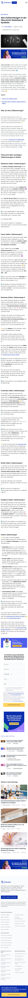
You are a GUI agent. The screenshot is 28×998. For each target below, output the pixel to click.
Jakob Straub (11, 750)
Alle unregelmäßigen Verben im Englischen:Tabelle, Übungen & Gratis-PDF (16, 765)
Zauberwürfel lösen (19, 972)
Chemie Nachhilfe (5, 922)
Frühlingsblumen (19, 966)
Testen (14, 2)
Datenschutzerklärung (16, 694)
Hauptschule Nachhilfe (6, 937)
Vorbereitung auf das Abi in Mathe (15, 616)
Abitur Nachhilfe (5, 947)
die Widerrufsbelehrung (18, 700)
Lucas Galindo (8, 26)
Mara (9, 743)
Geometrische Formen (20, 953)
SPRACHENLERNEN (17, 768)
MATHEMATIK (4, 14)
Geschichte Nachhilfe (20, 921)
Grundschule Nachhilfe (6, 935)
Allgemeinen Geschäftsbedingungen (16, 693)
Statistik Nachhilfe (19, 914)
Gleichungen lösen (19, 956)
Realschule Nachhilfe (6, 945)
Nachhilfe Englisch (5, 914)
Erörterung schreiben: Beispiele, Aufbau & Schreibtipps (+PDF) (14, 741)
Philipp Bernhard (12, 758)
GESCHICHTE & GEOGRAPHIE (14, 759)
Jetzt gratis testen (9, 897)
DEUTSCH (15, 743)
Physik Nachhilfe (5, 929)
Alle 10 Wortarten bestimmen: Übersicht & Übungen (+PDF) (14, 773)
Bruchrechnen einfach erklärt (11, 354)
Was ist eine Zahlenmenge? (9, 98)
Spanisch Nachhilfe (5, 927)
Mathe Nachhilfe (5, 917)
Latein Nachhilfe (5, 924)
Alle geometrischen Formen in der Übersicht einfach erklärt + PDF (15, 748)
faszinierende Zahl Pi (15, 618)
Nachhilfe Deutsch (5, 919)
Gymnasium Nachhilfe (6, 940)
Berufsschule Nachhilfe (6, 942)
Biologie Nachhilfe (19, 923)
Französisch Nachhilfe (20, 926)
